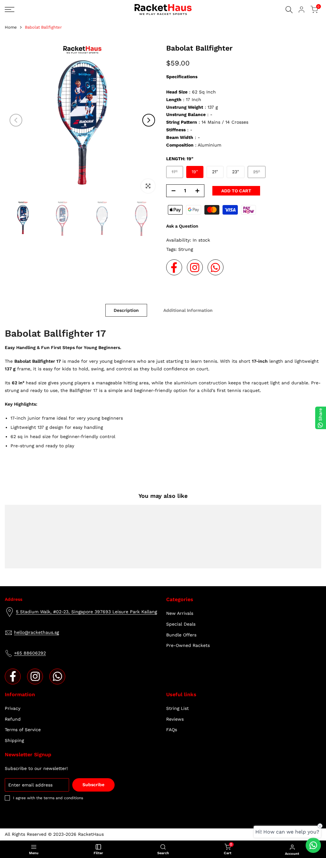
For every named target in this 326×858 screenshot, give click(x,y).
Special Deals (180, 624)
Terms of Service (23, 729)
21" (215, 171)
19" (195, 171)
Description (126, 310)
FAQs (171, 729)
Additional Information (188, 310)
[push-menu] (9, 9)
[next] (148, 120)
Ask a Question (182, 226)
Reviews (175, 719)
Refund (13, 719)
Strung (185, 249)
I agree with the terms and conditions (48, 798)
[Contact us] (313, 845)
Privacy (12, 708)
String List (177, 708)
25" (259, 173)
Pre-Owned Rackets (188, 645)
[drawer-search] (289, 9)
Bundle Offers (181, 634)
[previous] (16, 120)
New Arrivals (179, 613)
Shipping (14, 740)
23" (235, 171)
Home (11, 27)
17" (177, 173)
